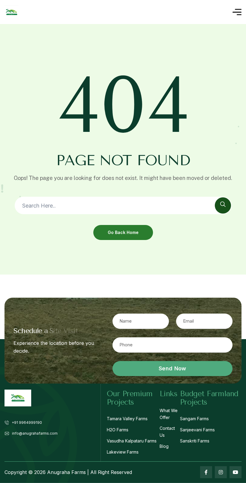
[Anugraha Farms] (11, 12)
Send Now (172, 368)
